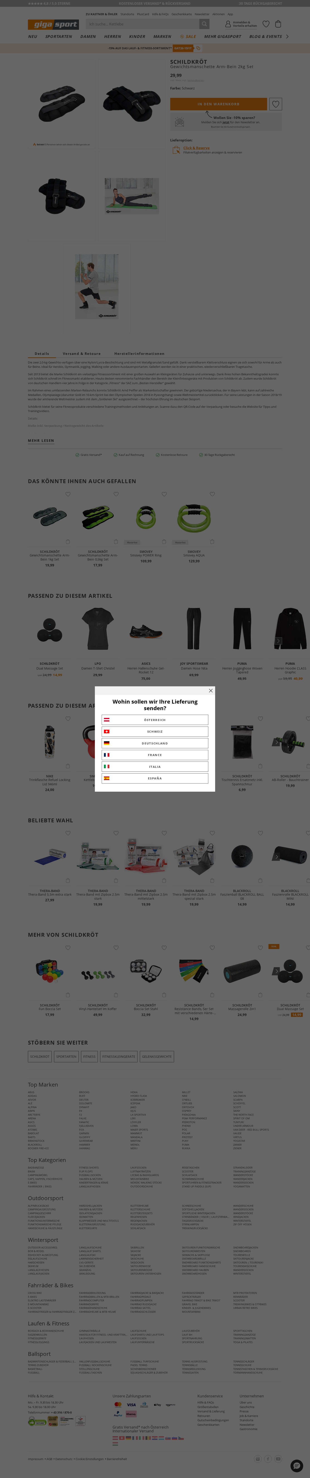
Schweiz (155, 731)
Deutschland (155, 743)
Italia (155, 767)
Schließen (211, 690)
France (155, 755)
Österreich (155, 720)
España (155, 778)
